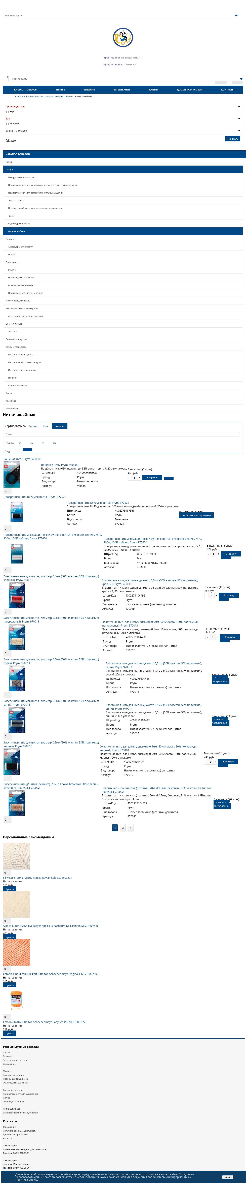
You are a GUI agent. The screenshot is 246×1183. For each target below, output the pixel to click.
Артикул (33, 426)
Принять (228, 1177)
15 (20, 443)
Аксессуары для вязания (20, 246)
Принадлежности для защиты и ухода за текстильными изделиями (42, 184)
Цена (45, 426)
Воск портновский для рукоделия (20, 1112)
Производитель (15, 106)
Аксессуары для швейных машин (25, 316)
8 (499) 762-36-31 (21, 1167)
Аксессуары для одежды (18, 300)
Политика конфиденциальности (19, 1130)
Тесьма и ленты (16, 200)
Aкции (9, 393)
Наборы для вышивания (21, 277)
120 (54, 443)
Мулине (12, 269)
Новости (7, 1138)
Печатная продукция (16, 339)
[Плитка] (16, 449)
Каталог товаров (25, 89)
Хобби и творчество (16, 346)
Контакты (227, 89)
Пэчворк (12, 377)
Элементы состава (16, 130)
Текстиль (12, 331)
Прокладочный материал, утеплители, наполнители (35, 208)
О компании (9, 1126)
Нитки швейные (16, 231)
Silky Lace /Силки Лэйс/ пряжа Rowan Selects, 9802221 (37, 878)
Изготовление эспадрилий (22, 369)
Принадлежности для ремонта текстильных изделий (35, 192)
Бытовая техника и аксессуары (22, 308)
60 (43, 443)
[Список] (27, 449)
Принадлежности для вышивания (25, 292)
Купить (10, 889)
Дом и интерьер (14, 323)
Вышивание (122, 89)
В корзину (152, 477)
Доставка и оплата (189, 89)
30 (31, 443)
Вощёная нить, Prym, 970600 (22, 459)
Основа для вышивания (20, 285)
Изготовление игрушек (20, 354)
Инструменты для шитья (21, 177)
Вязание (89, 89)
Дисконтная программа (15, 1134)
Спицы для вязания (13, 1090)
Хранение (11, 400)
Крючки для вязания (13, 1074)
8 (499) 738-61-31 (21, 1153)
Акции (153, 89)
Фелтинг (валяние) (17, 385)
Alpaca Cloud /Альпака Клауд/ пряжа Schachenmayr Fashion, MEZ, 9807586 (51, 926)
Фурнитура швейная (19, 223)
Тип (8, 118)
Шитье (60, 89)
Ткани (9, 161)
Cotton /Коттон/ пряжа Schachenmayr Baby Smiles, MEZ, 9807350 (44, 1022)
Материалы (12, 408)
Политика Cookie (26, 1179)
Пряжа (11, 254)
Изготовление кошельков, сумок (25, 362)
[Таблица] (39, 449)
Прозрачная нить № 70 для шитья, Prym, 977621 (35, 497)
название (59, 426)
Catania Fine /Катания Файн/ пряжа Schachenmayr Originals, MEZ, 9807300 (50, 974)
